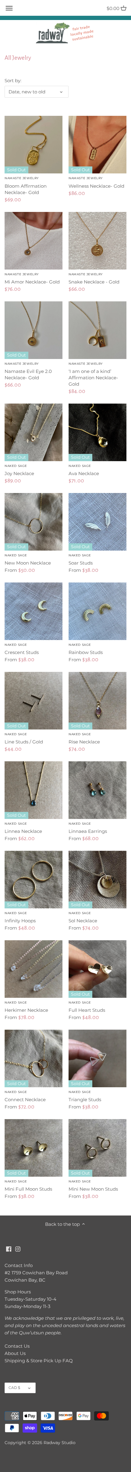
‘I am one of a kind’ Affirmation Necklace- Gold (93, 374)
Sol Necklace (83, 917)
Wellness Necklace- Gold (96, 182)
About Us (15, 1353)
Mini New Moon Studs (93, 1185)
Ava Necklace (84, 470)
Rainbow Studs (86, 649)
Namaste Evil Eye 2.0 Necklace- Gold (28, 371)
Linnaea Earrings (88, 828)
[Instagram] (17, 1248)
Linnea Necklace (23, 828)
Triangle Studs (85, 1096)
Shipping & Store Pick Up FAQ (39, 1360)
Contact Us (17, 1346)
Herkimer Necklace (26, 1007)
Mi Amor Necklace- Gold (32, 278)
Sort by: (13, 80)
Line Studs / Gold (24, 738)
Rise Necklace (84, 738)
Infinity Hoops (20, 917)
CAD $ (14, 1387)
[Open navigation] (9, 8)
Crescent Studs (22, 649)
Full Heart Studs (87, 1007)
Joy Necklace (19, 470)
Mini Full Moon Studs (28, 1185)
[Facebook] (8, 1248)
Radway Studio (60, 1442)
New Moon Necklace (28, 559)
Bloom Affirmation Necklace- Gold (26, 185)
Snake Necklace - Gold (94, 278)
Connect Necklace (25, 1096)
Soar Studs (81, 559)
